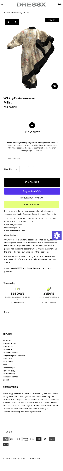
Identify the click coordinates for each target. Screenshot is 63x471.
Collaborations (9, 343)
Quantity (8, 169)
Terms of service (10, 377)
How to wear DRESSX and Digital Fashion (22, 268)
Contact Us (8, 346)
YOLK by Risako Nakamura (19, 98)
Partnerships (9, 368)
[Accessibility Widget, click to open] (57, 235)
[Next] (15, 22)
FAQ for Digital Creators (14, 356)
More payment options (32, 198)
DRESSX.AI (7, 349)
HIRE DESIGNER (31, 204)
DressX (6, 13)
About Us (7, 340)
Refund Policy (9, 374)
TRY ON (51, 20)
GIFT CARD (8, 358)
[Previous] (8, 22)
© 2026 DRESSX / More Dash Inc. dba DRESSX (21, 458)
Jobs (5, 365)
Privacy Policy (9, 371)
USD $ (9, 432)
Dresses (16, 13)
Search (6, 380)
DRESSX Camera (10, 353)
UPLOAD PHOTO (32, 137)
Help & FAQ (8, 362)
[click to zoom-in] (54, 86)
